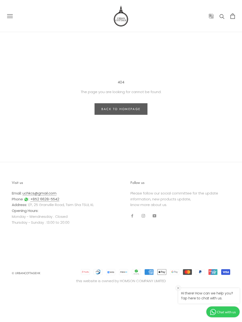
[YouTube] (154, 216)
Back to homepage (121, 109)
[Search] (222, 16)
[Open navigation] (10, 16)
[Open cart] (232, 16)
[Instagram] (143, 216)
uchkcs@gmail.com (39, 193)
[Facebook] (132, 216)
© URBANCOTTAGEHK (26, 273)
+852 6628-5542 (44, 199)
